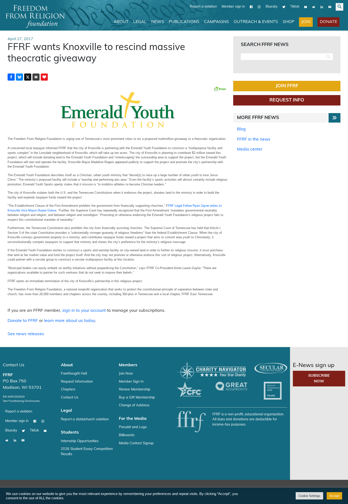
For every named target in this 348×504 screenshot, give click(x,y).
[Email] (330, 7)
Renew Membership (134, 389)
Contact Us (13, 365)
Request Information (77, 382)
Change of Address (134, 405)
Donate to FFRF (23, 321)
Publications (184, 22)
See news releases (26, 334)
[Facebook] (251, 7)
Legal (140, 22)
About (121, 22)
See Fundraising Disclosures (21, 401)
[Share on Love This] (44, 77)
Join (305, 22)
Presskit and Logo (133, 427)
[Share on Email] (36, 77)
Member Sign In (131, 382)
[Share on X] (27, 77)
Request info (286, 100)
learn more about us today (69, 321)
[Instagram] (259, 7)
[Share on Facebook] (11, 77)
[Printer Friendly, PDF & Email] (220, 89)
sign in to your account (84, 311)
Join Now (126, 374)
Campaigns (216, 22)
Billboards (126, 435)
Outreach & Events (256, 22)
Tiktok (294, 7)
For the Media (133, 419)
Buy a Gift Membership (137, 397)
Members (128, 365)
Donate (328, 22)
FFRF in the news (253, 139)
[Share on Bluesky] (19, 77)
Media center (249, 149)
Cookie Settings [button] (309, 496)
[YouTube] (306, 7)
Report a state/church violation (85, 419)
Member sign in (233, 7)
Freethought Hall (74, 374)
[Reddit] (314, 7)
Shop (288, 22)
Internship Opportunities (79, 441)
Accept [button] (334, 496)
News (157, 22)
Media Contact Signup (136, 443)
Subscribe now (319, 378)
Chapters (68, 389)
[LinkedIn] (322, 7)
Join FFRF (287, 86)
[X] (284, 7)
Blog (241, 129)
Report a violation (203, 7)
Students (70, 433)
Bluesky (271, 7)
